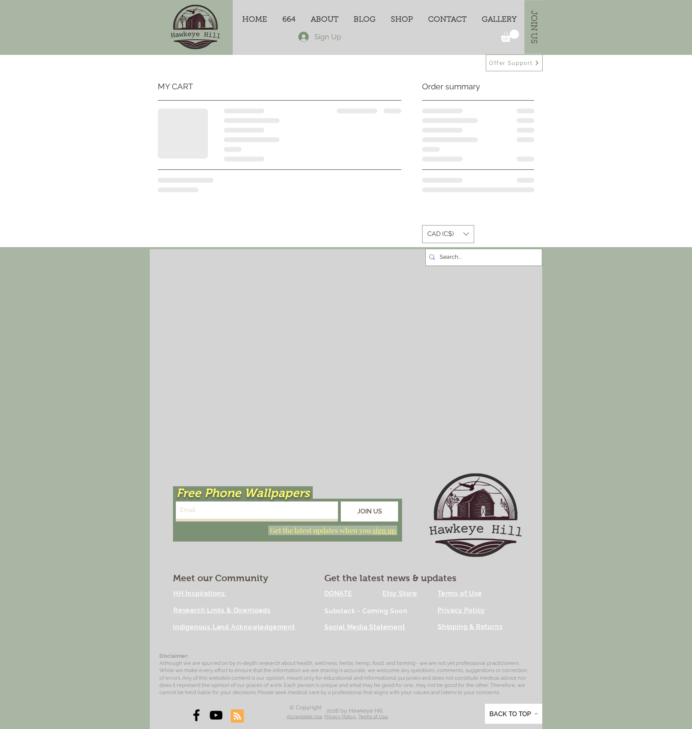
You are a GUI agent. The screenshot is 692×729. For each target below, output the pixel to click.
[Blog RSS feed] (237, 716)
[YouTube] (216, 715)
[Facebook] (196, 715)
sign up (384, 530)
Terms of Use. (373, 716)
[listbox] (448, 234)
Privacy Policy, (340, 716)
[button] (510, 36)
